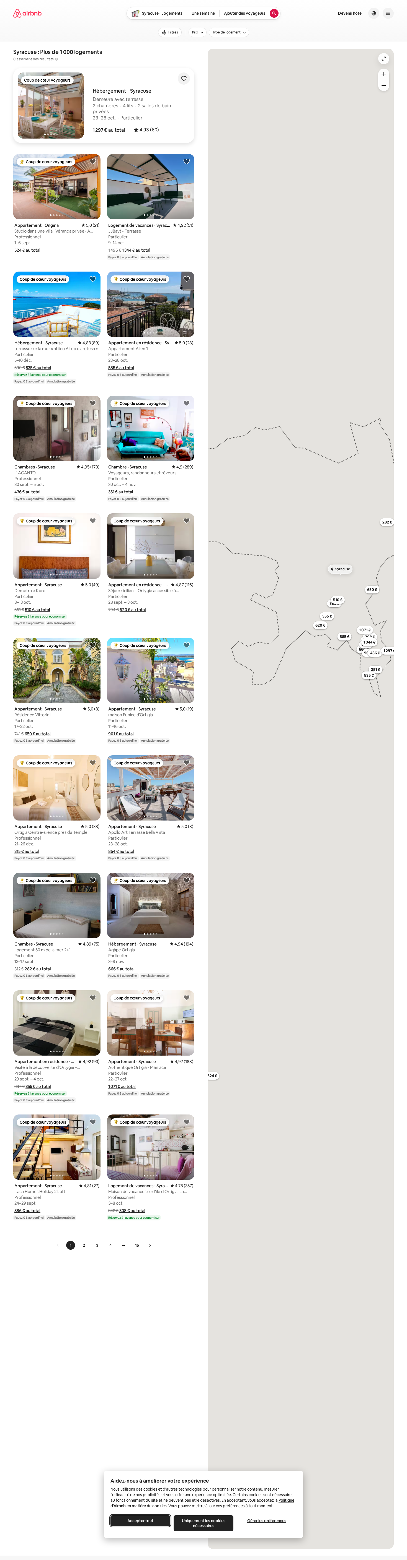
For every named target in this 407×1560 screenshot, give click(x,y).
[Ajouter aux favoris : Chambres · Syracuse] (92, 403)
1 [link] (70, 1245)
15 (137, 1245)
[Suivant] (149, 1245)
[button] (109, 130)
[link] (58, 1245)
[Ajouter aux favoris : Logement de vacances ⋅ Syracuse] (186, 161)
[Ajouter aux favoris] (184, 78)
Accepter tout (140, 1520)
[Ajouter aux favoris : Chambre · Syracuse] (186, 403)
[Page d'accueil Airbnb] (27, 13)
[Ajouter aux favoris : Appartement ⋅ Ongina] (92, 161)
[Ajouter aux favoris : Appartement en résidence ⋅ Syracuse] (186, 278)
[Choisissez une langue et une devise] (373, 13)
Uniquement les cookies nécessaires (203, 1523)
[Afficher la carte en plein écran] (383, 58)
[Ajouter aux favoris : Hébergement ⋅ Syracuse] (92, 278)
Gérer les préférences (266, 1520)
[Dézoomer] (383, 74)
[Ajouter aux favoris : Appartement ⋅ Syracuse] (92, 520)
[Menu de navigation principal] (388, 13)
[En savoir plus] (56, 59)
